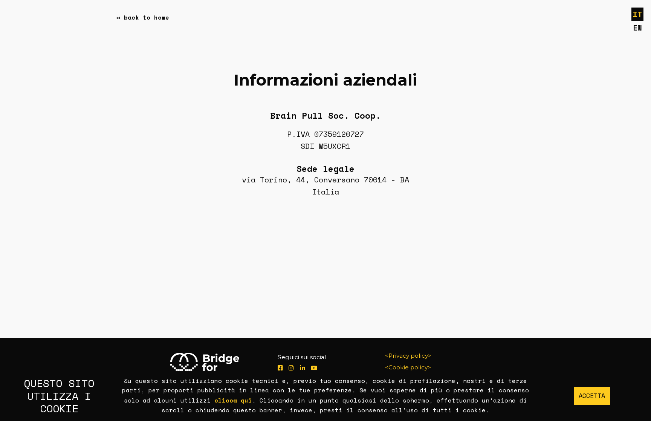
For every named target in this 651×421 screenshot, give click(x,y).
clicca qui (233, 400)
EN (637, 27)
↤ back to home (142, 17)
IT (637, 14)
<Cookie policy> (408, 367)
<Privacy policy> (408, 355)
